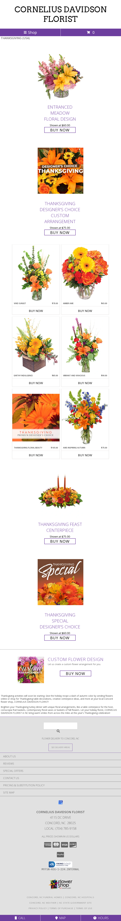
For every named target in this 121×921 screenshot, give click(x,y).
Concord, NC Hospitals (79, 897)
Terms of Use (84, 908)
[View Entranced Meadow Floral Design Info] (60, 74)
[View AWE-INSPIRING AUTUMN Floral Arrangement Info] (85, 417)
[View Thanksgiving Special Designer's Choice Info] (60, 581)
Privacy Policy (38, 908)
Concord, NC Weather (43, 902)
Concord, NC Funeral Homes (44, 897)
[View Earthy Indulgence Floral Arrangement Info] (36, 345)
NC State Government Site (75, 902)
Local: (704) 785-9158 (60, 828)
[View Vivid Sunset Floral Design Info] (36, 273)
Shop (32, 32)
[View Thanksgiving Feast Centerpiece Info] (60, 491)
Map (62, 918)
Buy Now (60, 130)
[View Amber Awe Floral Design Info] (85, 273)
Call (21, 918)
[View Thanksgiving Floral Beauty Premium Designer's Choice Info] (36, 417)
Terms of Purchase (61, 908)
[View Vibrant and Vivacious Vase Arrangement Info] (85, 345)
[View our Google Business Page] (60, 804)
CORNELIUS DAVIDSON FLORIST (60, 14)
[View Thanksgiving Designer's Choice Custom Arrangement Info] (60, 170)
